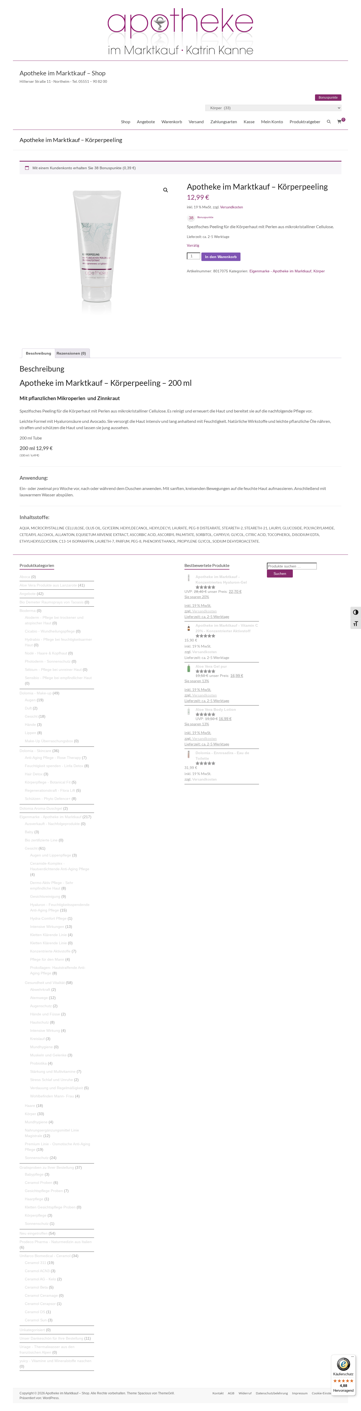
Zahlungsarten (223, 121)
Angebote (146, 121)
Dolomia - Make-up (36, 693)
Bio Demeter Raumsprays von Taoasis (52, 602)
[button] (165, 190)
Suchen (280, 573)
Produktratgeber (305, 121)
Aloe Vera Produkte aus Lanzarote (48, 585)
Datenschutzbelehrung (272, 1393)
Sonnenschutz (37, 1158)
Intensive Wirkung (45, 1030)
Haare (30, 1105)
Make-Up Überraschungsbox (49, 741)
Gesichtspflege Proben (44, 1191)
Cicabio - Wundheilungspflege (50, 631)
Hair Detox (34, 774)
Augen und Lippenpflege (50, 855)
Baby (29, 832)
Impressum (300, 1393)
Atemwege (39, 998)
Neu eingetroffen (34, 1233)
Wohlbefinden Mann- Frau (52, 1096)
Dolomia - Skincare (35, 751)
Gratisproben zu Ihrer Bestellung (47, 1167)
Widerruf (245, 1393)
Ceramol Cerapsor (40, 1304)
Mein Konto (272, 121)
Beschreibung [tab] (38, 353)
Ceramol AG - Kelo (40, 1279)
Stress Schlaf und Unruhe (51, 1080)
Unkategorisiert (32, 1330)
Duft (28, 708)
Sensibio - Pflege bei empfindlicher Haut (58, 678)
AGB (231, 1393)
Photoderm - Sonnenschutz (48, 661)
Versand (196, 121)
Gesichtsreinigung (45, 896)
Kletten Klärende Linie (48, 935)
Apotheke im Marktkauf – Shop (62, 73)
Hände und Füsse (45, 1014)
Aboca (25, 577)
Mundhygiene (41, 1047)
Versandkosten (231, 207)
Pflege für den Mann (47, 959)
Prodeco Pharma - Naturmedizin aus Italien (56, 1242)
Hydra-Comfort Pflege (48, 918)
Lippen (30, 733)
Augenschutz (41, 1006)
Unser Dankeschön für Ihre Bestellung (51, 1338)
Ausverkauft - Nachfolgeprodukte (52, 824)
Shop (125, 121)
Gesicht (31, 716)
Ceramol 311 (35, 1263)
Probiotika (38, 1063)
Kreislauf (37, 1039)
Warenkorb (171, 121)
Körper (319, 271)
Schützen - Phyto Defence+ (48, 798)
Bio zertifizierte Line (41, 840)
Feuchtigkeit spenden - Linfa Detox (54, 766)
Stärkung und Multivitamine (53, 1071)
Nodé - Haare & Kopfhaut (46, 653)
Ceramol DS (35, 1312)
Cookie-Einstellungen (326, 1393)
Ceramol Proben (38, 1182)
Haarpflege (34, 1199)
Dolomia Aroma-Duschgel (41, 808)
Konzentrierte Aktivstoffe (50, 951)
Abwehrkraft (40, 989)
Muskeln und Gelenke (48, 1055)
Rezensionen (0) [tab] (71, 353)
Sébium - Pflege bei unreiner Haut (53, 669)
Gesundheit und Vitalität (45, 983)
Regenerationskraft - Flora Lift (50, 790)
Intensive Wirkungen (47, 926)
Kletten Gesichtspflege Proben (50, 1207)
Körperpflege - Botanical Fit (48, 782)
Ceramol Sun (36, 1320)
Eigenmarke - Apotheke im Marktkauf (280, 271)
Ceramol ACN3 (37, 1271)
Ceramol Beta (36, 1287)
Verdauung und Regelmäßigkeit (56, 1088)
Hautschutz (39, 1022)
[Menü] (352, 1358)
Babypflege (34, 1174)
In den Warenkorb (221, 257)
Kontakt (218, 1393)
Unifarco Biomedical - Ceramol (45, 1256)
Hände (30, 724)
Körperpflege (36, 1215)
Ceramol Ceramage (41, 1295)
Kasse (249, 121)
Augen (30, 700)
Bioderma (28, 610)
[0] (339, 121)
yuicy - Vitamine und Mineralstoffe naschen (55, 1361)
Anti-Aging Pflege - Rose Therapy (53, 757)
